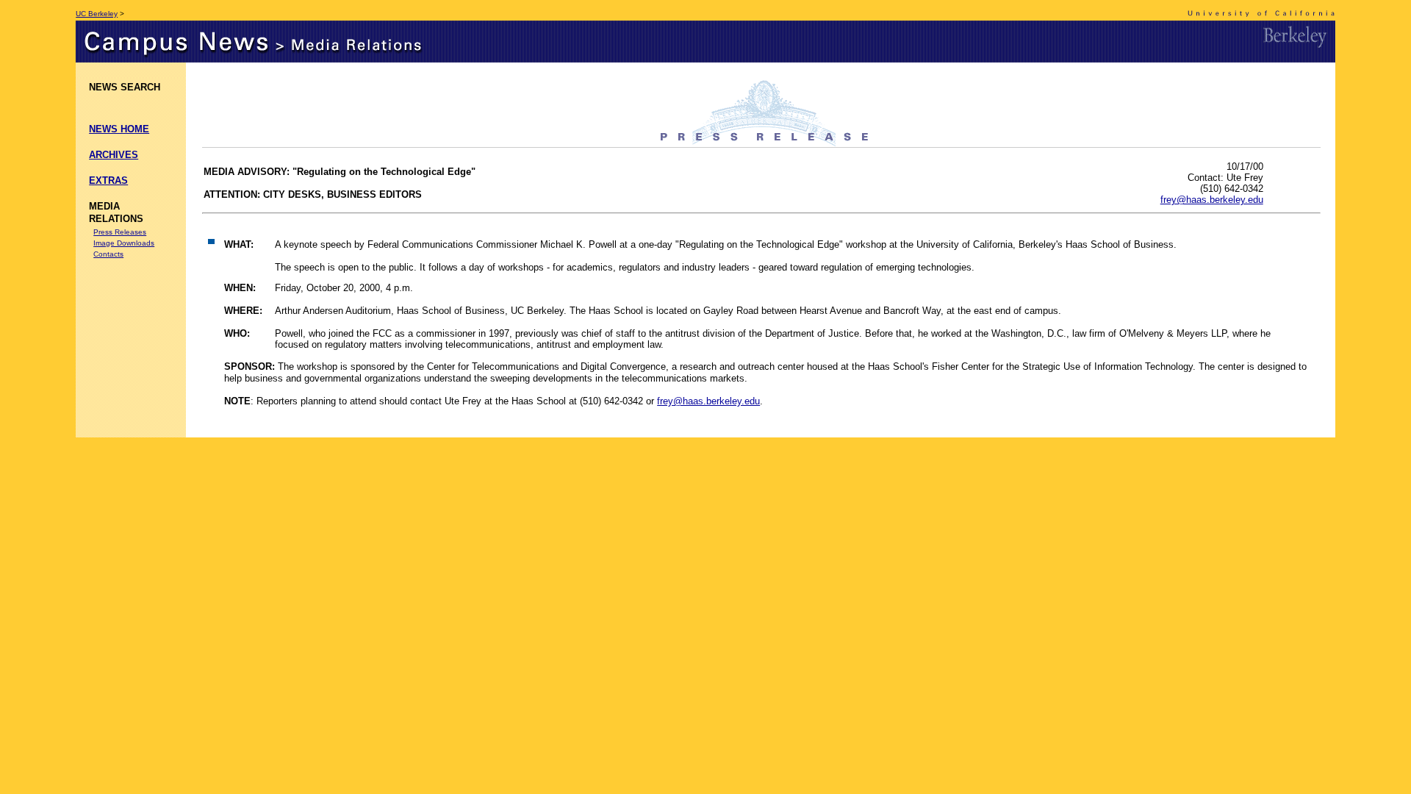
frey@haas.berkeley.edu (1211, 199)
